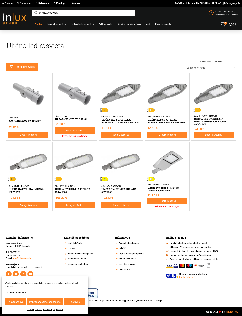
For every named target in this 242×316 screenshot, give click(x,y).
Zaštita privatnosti (43, 309)
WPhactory (232, 311)
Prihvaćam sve (15, 301)
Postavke (74, 301)
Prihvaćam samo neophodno (45, 301)
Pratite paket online (188, 277)
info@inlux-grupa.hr (229, 3)
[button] (228, 24)
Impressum (58, 309)
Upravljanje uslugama (16, 292)
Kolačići (30, 309)
